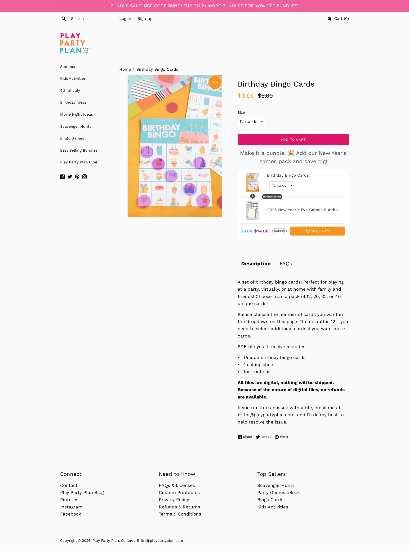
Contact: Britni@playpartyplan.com (152, 540)
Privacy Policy (174, 499)
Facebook (70, 514)
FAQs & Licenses (177, 485)
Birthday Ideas (73, 102)
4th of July (70, 90)
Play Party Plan (106, 540)
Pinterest (70, 499)
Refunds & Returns (179, 507)
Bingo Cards (270, 499)
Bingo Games (72, 138)
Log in (125, 18)
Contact (69, 485)
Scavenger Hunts (75, 126)
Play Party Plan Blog (78, 162)
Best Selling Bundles (79, 150)
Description (256, 264)
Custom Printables (179, 492)
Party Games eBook (278, 492)
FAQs (286, 264)
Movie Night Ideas (76, 114)
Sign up (145, 18)
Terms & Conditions (180, 514)
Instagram (71, 507)
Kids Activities (73, 78)
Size (241, 112)
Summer (68, 66)
